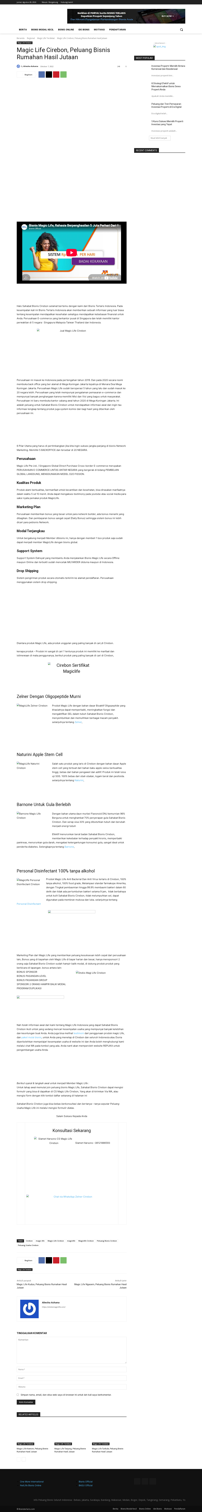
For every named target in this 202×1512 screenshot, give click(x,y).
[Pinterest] (56, 74)
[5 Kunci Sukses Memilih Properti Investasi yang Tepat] (141, 125)
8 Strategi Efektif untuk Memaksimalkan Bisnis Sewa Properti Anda (166, 86)
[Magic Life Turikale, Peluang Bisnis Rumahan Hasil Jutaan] (109, 1433)
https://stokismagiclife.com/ (53, 1307)
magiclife (71, 1241)
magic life (40, 1241)
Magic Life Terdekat (46, 38)
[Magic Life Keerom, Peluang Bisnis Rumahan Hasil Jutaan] (34, 1433)
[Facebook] (175, 2)
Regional (31, 38)
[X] (49, 74)
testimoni (79, 1033)
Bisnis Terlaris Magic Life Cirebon (112, 294)
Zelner (78, 722)
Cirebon (29, 1241)
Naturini (79, 780)
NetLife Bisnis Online (30, 1485)
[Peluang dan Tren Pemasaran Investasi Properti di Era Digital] (141, 108)
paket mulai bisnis (31, 1037)
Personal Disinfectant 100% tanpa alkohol (56, 871)
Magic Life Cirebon (56, 1241)
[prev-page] (19, 1459)
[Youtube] (183, 2)
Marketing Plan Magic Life (72, 947)
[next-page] (24, 1459)
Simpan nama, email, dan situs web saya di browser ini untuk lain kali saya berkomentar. (66, 1394)
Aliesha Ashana (30, 66)
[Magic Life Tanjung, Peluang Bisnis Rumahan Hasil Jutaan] (71, 1433)
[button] (181, 29)
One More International (32, 1481)
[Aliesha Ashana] (19, 66)
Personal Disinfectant (29, 903)
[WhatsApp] (179, 2)
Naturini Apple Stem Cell (39, 754)
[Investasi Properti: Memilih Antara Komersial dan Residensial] (141, 70)
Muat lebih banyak (159, 138)
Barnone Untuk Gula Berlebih (44, 804)
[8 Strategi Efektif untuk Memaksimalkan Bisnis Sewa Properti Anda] (141, 87)
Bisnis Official (85, 1481)
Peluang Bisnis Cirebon (107, 1241)
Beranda (20, 38)
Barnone (69, 846)
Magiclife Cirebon (86, 1241)
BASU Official (85, 1485)
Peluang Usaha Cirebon (28, 1245)
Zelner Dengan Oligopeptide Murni (49, 696)
